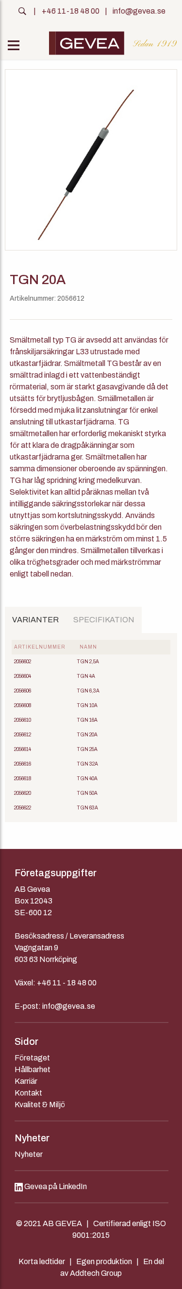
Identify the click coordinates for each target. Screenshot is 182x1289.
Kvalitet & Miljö (40, 1104)
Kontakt (28, 1093)
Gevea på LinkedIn (55, 1186)
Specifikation (103, 620)
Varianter (35, 620)
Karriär (26, 1081)
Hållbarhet (32, 1069)
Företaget (32, 1058)
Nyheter (29, 1154)
